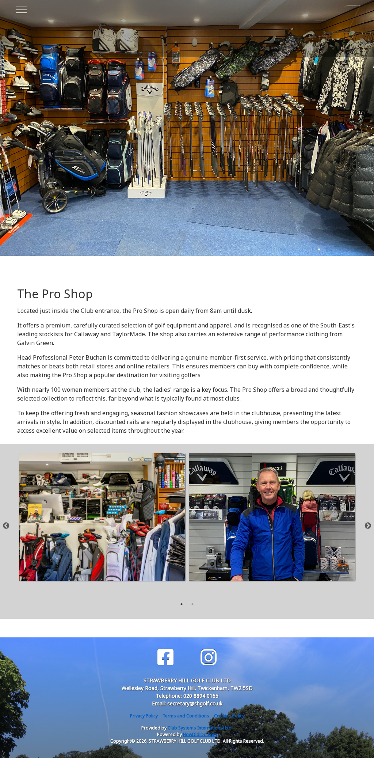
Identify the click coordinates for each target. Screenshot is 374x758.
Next (367, 526)
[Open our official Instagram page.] (209, 657)
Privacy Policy (144, 716)
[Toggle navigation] (21, 9)
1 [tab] (181, 604)
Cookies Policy (229, 716)
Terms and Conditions (186, 716)
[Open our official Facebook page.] (165, 657)
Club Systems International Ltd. (200, 728)
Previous (6, 526)
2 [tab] (192, 604)
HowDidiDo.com (200, 734)
